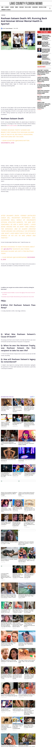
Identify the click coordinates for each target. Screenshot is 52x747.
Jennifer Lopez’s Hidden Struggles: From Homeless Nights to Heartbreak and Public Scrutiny (43, 79)
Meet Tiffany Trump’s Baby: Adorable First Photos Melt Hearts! (43, 98)
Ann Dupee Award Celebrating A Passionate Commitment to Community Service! (46, 57)
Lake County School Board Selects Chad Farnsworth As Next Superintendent (46, 50)
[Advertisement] (18, 61)
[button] (50, 8)
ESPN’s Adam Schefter (12, 125)
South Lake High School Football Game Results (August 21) (46, 63)
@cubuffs (8, 249)
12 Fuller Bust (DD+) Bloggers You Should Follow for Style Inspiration (43, 86)
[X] (44, 29)
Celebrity (3, 15)
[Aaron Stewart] (2, 28)
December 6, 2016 (7, 143)
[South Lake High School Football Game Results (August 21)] (39, 63)
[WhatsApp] (50, 29)
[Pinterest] (47, 29)
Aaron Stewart (9, 28)
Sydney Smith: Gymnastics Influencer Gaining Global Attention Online (43, 92)
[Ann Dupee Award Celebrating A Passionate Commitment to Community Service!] (39, 56)
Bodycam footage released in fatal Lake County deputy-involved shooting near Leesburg (46, 37)
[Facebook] (41, 29)
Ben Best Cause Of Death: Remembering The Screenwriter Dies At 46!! (18, 296)
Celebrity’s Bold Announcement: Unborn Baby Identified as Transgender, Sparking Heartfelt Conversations (43, 105)
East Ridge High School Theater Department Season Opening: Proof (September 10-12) (46, 44)
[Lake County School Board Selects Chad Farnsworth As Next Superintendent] (39, 50)
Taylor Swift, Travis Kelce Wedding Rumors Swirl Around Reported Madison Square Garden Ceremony (44, 72)
